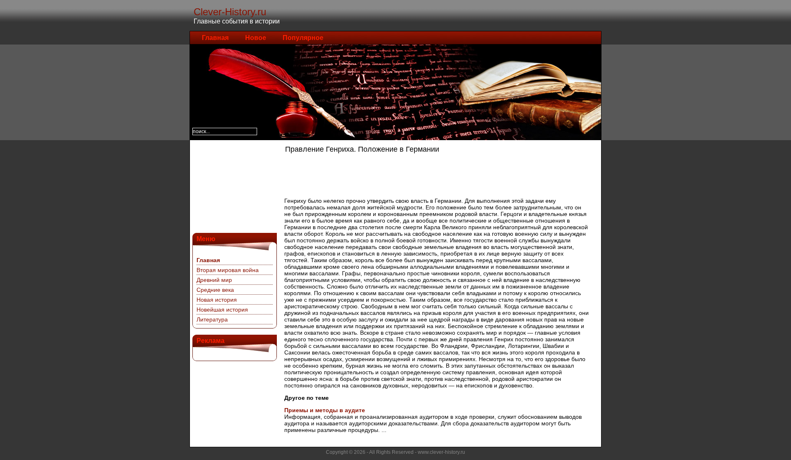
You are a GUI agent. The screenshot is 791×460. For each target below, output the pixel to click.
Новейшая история (222, 309)
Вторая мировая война (228, 270)
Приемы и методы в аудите (324, 410)
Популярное (303, 37)
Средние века (215, 289)
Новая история (217, 299)
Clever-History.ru (230, 11)
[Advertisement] (233, 185)
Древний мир (214, 280)
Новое (255, 37)
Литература (212, 319)
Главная (215, 37)
